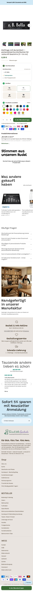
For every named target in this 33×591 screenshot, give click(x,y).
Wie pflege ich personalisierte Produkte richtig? (13, 244)
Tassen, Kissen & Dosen (8, 517)
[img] (16, 370)
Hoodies (3, 522)
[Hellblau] (14, 109)
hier (21, 342)
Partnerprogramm (6, 480)
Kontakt (3, 545)
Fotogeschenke (5, 525)
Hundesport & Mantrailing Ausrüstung (11, 514)
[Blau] (24, 106)
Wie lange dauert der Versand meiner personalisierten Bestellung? (12, 249)
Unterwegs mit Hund (7, 519)
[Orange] (4, 113)
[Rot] (27, 109)
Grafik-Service (5, 477)
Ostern (3, 500)
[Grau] (10, 106)
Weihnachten (5, 503)
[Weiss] (4, 106)
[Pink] (24, 109)
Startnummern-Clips (7, 533)
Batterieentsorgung (6, 564)
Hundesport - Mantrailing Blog (9, 472)
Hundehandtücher (6, 530)
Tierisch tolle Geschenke (13, 584)
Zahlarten (4, 558)
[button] (2, 384)
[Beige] (14, 106)
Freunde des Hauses (7, 483)
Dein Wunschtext (7, 69)
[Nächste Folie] (30, 205)
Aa (9, 88)
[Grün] (27, 106)
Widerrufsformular (6, 570)
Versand (3, 556)
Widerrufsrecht (5, 553)
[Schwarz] (7, 106)
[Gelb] (7, 113)
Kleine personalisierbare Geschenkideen (12, 511)
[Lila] (10, 109)
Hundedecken (5, 528)
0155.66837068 (8, 331)
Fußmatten (4, 505)
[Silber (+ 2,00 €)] (19, 113)
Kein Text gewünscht (10, 77)
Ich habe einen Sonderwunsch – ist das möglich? (13, 258)
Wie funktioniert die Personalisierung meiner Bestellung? (15, 234)
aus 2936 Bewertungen (16, 371)
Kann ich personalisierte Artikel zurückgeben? (15, 254)
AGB (2, 547)
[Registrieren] (29, 421)
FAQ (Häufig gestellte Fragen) (9, 486)
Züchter (3, 561)
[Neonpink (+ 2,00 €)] (15, 113)
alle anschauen (27, 185)
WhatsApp (26, 331)
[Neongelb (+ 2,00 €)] (11, 113)
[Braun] (17, 106)
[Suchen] (27, 7)
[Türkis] (17, 109)
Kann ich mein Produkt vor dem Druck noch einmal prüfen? (14, 239)
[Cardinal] (7, 109)
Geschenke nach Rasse (8, 469)
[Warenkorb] (31, 7)
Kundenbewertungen (7, 475)
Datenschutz (4, 550)
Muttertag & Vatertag (7, 497)
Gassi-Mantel (5, 508)
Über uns (3, 464)
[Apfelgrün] (4, 109)
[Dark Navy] (20, 106)
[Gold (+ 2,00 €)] (23, 113)
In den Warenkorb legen (22, 120)
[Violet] (20, 109)
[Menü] (2, 8)
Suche (3, 466)
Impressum (4, 567)
